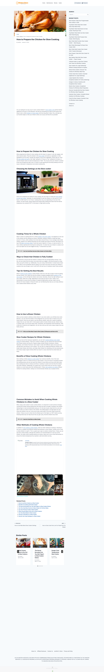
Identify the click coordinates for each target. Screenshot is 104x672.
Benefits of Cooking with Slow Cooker (28, 504)
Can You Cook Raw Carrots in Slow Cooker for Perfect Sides (33, 508)
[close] (52, 667)
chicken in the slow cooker (44, 236)
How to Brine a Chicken (27, 476)
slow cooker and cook (23, 159)
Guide (60, 3)
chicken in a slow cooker (33, 113)
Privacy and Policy (68, 651)
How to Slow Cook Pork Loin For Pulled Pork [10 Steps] (53, 525)
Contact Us (71, 103)
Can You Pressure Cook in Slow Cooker (28, 509)
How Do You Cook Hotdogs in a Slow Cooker (29, 516)
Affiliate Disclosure (41, 651)
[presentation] (23, 543)
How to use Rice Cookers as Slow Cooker (29, 503)
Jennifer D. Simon (58, 651)
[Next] (62, 551)
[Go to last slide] (18, 551)
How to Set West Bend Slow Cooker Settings (25, 524)
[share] (51, 476)
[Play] (58, 486)
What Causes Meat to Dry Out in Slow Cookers (30, 511)
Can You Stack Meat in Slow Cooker (27, 513)
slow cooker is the (50, 109)
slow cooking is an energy (51, 367)
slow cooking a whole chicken (30, 427)
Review (55, 3)
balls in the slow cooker (27, 243)
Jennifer (19, 42)
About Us (71, 105)
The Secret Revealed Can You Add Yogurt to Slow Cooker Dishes (35, 506)
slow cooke (41, 156)
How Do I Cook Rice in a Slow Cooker (28, 514)
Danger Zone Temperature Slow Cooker (55, 552)
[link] (19, 476)
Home (43, 3)
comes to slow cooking (26, 273)
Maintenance (50, 3)
